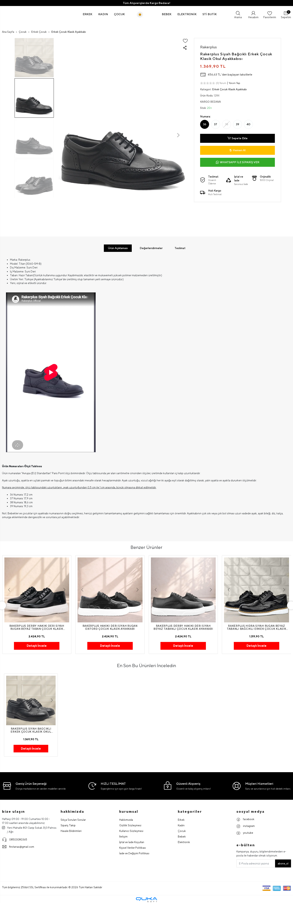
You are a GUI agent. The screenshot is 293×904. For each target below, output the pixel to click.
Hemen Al (239, 150)
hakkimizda (72, 811)
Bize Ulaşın (13, 811)
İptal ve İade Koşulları (131, 842)
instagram (248, 826)
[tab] (118, 248)
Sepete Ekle (240, 138)
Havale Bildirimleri (71, 830)
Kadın (181, 825)
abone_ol (283, 863)
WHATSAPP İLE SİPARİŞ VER (239, 162)
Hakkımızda (126, 819)
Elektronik (184, 842)
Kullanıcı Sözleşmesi (131, 830)
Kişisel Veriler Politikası (132, 847)
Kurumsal (128, 811)
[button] (87, 14)
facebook (248, 819)
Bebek (182, 836)
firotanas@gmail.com (21, 846)
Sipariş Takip (68, 825)
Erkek (181, 819)
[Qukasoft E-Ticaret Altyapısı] (146, 899)
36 (204, 124)
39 (237, 124)
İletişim (123, 836)
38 (226, 124)
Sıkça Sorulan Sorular (73, 819)
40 (248, 124)
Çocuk (182, 830)
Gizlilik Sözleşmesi (130, 825)
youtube (247, 832)
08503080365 (18, 839)
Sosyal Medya (250, 811)
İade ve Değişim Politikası (134, 853)
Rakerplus (208, 47)
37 (215, 124)
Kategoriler (190, 811)
